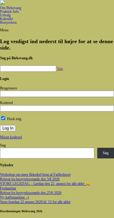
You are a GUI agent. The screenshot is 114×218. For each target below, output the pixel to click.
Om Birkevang (10, 8)
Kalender (6, 19)
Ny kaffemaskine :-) (14, 197)
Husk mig (13, 119)
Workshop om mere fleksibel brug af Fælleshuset (35, 174)
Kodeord (6, 103)
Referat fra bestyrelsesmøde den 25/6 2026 (30, 193)
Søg (3, 145)
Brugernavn (8, 88)
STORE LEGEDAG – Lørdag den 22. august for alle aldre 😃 (45, 184)
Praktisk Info (9, 11)
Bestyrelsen (8, 22)
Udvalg (5, 15)
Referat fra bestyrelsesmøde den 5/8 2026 (30, 179)
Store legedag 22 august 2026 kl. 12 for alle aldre (35, 202)
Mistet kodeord (11, 137)
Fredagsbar (8, 188)
